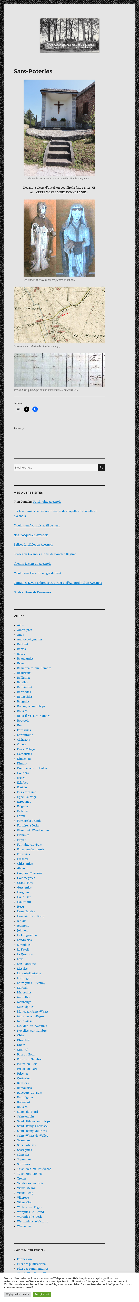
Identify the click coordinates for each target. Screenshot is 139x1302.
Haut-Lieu (24, 897)
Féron (21, 816)
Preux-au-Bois (27, 1064)
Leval (20, 959)
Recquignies (25, 1097)
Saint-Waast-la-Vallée (32, 1135)
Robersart (23, 1102)
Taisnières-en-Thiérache (34, 1169)
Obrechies (24, 1040)
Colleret (22, 744)
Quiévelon (24, 1078)
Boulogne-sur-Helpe (31, 706)
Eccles (21, 777)
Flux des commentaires (32, 1268)
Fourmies (23, 854)
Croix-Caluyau (26, 749)
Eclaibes (22, 782)
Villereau (23, 1197)
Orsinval (22, 1049)
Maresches (24, 992)
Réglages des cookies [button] (17, 1294)
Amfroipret (24, 630)
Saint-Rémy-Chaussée (32, 1126)
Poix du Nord (26, 1054)
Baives (21, 649)
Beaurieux (24, 673)
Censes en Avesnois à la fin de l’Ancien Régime (45, 554)
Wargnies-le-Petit (29, 1216)
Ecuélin (22, 787)
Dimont (22, 763)
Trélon (21, 1178)
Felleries (22, 811)
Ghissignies (25, 863)
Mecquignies (25, 1006)
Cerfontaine (25, 735)
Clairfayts (23, 739)
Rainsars (23, 1083)
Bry (19, 725)
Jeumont (23, 925)
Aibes (20, 625)
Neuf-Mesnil (25, 1021)
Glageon (22, 868)
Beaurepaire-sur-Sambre (34, 668)
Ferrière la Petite (28, 825)
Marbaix (22, 987)
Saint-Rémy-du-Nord (32, 1130)
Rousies (22, 1107)
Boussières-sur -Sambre (33, 715)
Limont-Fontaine (29, 973)
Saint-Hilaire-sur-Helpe (33, 1121)
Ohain (21, 1045)
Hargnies (23, 892)
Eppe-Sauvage (27, 797)
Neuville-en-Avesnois (32, 1026)
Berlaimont (24, 687)
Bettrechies (25, 696)
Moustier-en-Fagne (30, 1016)
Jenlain (22, 921)
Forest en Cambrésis (30, 849)
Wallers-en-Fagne (29, 1207)
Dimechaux (24, 758)
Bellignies (23, 677)
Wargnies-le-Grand (30, 1212)
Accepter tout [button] (42, 1294)
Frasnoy (22, 859)
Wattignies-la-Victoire (32, 1221)
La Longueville (27, 935)
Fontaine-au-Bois (29, 844)
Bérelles (22, 682)
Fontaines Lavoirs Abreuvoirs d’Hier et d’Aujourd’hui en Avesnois (58, 582)
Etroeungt (24, 801)
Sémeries (23, 1154)
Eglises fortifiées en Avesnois (33, 544)
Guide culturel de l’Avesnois (32, 592)
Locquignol (24, 978)
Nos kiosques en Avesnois (31, 535)
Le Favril (23, 949)
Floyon (21, 839)
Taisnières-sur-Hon (30, 1173)
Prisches (22, 1073)
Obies (21, 1035)
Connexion (24, 1259)
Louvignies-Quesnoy (31, 983)
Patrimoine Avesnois (47, 501)
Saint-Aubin (25, 1116)
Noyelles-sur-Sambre (32, 1030)
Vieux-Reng (25, 1192)
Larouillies (24, 944)
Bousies (22, 711)
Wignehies (24, 1226)
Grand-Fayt (25, 882)
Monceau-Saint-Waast (32, 1011)
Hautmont (24, 901)
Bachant (22, 644)
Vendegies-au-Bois (30, 1183)
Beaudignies (25, 658)
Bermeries (24, 692)
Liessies (22, 968)
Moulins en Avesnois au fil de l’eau (37, 525)
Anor (20, 634)
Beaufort (23, 663)
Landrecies (24, 940)
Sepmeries (24, 1159)
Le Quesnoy (25, 954)
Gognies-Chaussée (29, 873)
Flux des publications (31, 1264)
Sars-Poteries (26, 1145)
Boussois (23, 720)
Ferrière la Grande (29, 820)
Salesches (23, 1140)
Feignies (22, 806)
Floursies (23, 835)
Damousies (24, 754)
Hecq (20, 906)
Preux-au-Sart (27, 1068)
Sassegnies (24, 1150)
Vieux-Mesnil (26, 1188)
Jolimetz (22, 930)
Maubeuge (24, 1002)
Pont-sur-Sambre (29, 1059)
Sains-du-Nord (27, 1111)
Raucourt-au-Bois (29, 1092)
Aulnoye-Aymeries (29, 639)
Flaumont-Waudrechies (33, 830)
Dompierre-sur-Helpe (32, 768)
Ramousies (24, 1088)
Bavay (21, 653)
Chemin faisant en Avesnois (32, 563)
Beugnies (23, 701)
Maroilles (23, 997)
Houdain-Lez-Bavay (31, 916)
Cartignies (24, 730)
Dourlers (23, 773)
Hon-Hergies (26, 911)
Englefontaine (26, 792)
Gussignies (24, 887)
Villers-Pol (24, 1202)
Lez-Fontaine (26, 964)
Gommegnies (26, 878)
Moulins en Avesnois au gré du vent (37, 573)
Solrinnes (23, 1164)
